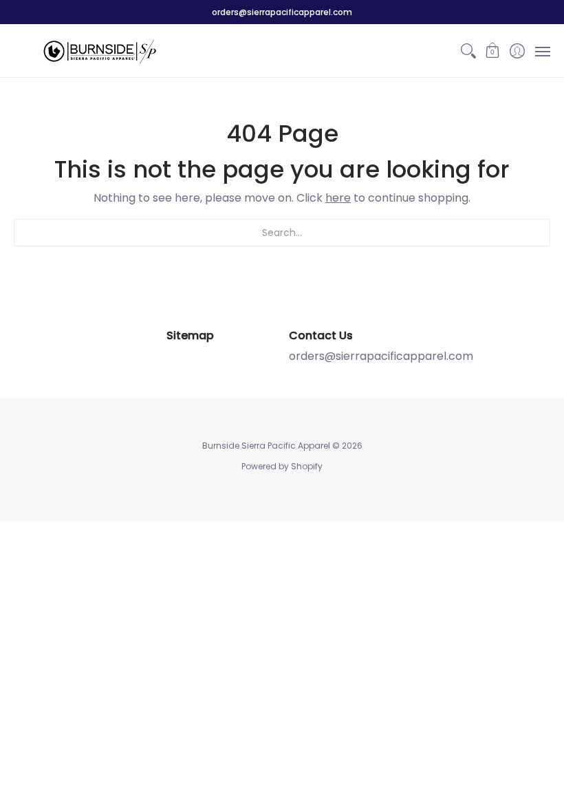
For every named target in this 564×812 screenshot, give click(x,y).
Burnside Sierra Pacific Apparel (266, 445)
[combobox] (282, 232)
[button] (493, 51)
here (338, 198)
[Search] (468, 51)
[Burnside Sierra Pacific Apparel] (100, 51)
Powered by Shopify (282, 466)
